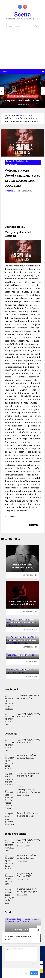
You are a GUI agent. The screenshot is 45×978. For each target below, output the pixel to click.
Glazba (15, 161)
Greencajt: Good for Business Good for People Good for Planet (28, 792)
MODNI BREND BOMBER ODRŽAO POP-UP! (28, 774)
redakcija (11, 191)
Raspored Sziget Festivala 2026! (24, 874)
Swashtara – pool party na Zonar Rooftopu (28, 697)
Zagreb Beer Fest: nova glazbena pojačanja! (27, 814)
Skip (26, 973)
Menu (5, 72)
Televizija (23, 161)
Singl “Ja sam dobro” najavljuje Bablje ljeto (27, 890)
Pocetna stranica (25, 115)
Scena (22, 14)
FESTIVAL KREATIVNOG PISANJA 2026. (28, 715)
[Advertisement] (22, 52)
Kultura (9, 161)
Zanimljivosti (12, 164)
